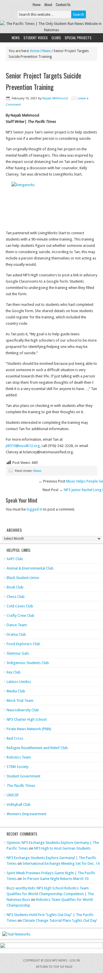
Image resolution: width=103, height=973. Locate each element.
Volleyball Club (19, 804)
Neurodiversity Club (23, 710)
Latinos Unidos (19, 681)
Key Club (14, 672)
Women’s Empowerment (26, 814)
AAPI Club (15, 559)
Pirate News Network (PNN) (29, 729)
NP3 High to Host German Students (62, 848)
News (16, 37)
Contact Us (63, 4)
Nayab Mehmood (55, 98)
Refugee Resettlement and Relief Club (37, 748)
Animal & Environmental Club (30, 568)
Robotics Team (19, 757)
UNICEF (13, 795)
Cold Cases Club (20, 606)
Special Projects (78, 37)
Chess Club (16, 596)
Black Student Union (23, 578)
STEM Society (17, 767)
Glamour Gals (18, 653)
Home (37, 4)
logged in (34, 509)
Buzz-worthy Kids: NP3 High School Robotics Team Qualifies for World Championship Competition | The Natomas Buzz (50, 894)
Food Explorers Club (23, 644)
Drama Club (16, 634)
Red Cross (15, 738)
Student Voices (35, 37)
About (48, 4)
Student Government (23, 776)
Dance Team (17, 625)
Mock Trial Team (20, 700)
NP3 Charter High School (27, 719)
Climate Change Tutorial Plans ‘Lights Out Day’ (60, 920)
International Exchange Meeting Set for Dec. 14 (61, 863)
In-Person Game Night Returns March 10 (55, 879)
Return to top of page (54, 967)
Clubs (56, 37)
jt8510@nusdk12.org (23, 446)
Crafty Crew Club (20, 615)
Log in (75, 960)
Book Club (15, 587)
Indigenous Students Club (28, 663)
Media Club (16, 691)
